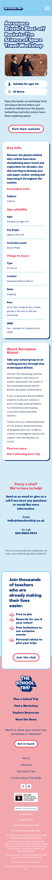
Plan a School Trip (26, 699)
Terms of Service (30, 837)
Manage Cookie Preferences (26, 808)
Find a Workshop (26, 706)
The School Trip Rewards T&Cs (26, 830)
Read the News (26, 719)
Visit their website (26, 129)
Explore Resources (26, 712)
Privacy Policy (26, 814)
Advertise (26, 764)
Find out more (17, 448)
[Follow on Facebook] (23, 786)
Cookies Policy (26, 819)
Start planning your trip (23, 454)
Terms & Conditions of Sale (26, 825)
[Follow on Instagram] (29, 786)
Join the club (26, 657)
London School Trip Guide (26, 777)
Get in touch (26, 743)
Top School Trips (26, 771)
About (26, 758)
